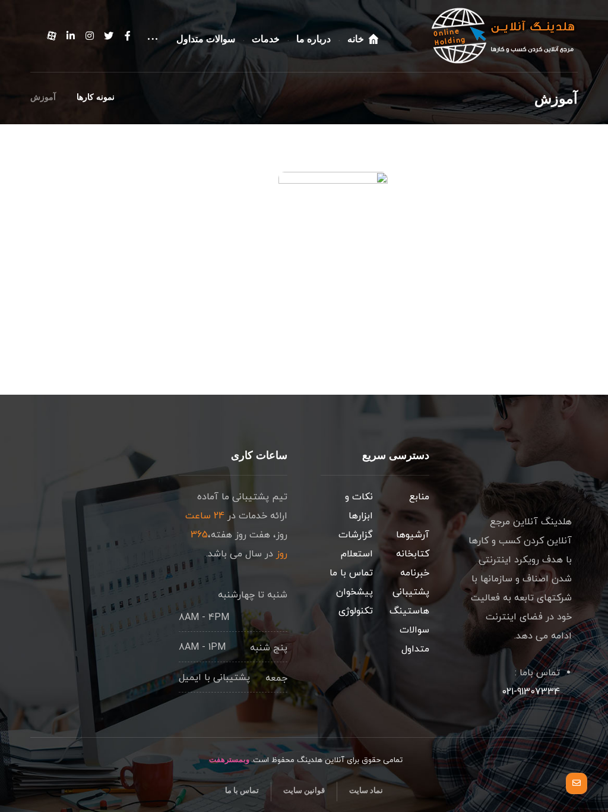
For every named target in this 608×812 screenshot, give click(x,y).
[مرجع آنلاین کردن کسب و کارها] (503, 35)
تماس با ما (351, 573)
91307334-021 (531, 691)
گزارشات (355, 535)
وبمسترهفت (228, 759)
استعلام (357, 554)
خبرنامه (414, 573)
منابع (419, 496)
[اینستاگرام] (89, 35)
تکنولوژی (355, 611)
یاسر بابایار (319, 262)
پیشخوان (354, 592)
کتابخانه (412, 554)
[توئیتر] (108, 35)
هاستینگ (409, 611)
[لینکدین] (70, 35)
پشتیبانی (410, 592)
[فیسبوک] (127, 35)
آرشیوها (412, 535)
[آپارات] (51, 36)
